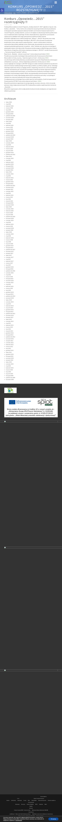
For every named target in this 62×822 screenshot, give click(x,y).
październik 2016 (10, 271)
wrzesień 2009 (10, 379)
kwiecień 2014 (9, 306)
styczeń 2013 (9, 331)
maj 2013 (8, 323)
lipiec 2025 (9, 121)
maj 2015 (8, 284)
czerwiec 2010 (9, 364)
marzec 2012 (9, 346)
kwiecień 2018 (9, 238)
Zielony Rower (34, 800)
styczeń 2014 (9, 308)
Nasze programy (43, 796)
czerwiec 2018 (9, 234)
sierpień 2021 (9, 189)
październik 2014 (10, 296)
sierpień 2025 (9, 119)
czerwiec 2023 (9, 158)
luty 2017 (8, 265)
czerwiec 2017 (9, 257)
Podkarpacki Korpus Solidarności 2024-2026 (40, 810)
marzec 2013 (9, 327)
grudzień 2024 (10, 131)
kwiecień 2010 (9, 368)
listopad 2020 (9, 203)
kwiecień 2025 (9, 125)
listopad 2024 (9, 133)
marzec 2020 (9, 212)
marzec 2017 (9, 263)
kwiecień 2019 (9, 224)
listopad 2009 (9, 375)
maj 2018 (8, 236)
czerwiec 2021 (9, 191)
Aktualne (31, 808)
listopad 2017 (9, 247)
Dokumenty (20, 800)
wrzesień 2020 (10, 205)
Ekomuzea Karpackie (42, 800)
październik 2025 (10, 115)
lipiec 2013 (9, 319)
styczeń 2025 (9, 129)
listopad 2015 (9, 278)
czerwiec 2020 (9, 209)
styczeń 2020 (9, 214)
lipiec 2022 (9, 172)
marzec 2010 (9, 370)
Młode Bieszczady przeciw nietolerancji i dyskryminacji (42, 814)
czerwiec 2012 (9, 342)
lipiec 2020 (9, 207)
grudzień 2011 (10, 350)
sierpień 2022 (9, 170)
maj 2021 (8, 193)
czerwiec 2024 (9, 143)
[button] (2, 10)
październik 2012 (10, 337)
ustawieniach (19, 820)
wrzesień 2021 (10, 187)
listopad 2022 (9, 166)
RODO (36, 804)
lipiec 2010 (9, 362)
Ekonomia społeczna (52, 800)
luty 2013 (8, 329)
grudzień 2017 (10, 245)
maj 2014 (8, 304)
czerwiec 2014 (9, 302)
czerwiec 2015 (9, 282)
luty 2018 (8, 242)
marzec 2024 (9, 148)
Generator (41, 804)
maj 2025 (8, 123)
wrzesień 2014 (10, 298)
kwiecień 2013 (9, 325)
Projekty (31, 806)
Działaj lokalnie (31, 802)
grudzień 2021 (10, 181)
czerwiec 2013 (9, 321)
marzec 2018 (9, 240)
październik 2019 (10, 216)
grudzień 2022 (10, 164)
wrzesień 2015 (10, 280)
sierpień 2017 (9, 253)
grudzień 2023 (10, 152)
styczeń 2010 (9, 373)
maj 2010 (8, 366)
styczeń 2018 (9, 243)
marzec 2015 (9, 288)
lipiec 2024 (9, 141)
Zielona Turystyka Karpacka (39, 798)
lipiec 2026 (9, 102)
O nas (18, 798)
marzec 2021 (9, 197)
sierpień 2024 (9, 139)
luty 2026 (8, 110)
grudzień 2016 (10, 267)
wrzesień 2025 (10, 117)
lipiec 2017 (9, 255)
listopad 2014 (9, 294)
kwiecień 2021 (9, 195)
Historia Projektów (30, 804)
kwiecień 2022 (9, 178)
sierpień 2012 (9, 340)
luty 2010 (8, 372)
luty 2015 (8, 290)
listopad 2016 (9, 269)
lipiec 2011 (9, 352)
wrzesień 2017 (10, 251)
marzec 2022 (9, 179)
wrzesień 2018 (10, 228)
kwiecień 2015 (9, 286)
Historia (7, 800)
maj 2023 (8, 160)
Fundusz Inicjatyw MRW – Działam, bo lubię (22, 810)
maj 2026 (8, 104)
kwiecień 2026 (9, 106)
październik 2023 (10, 154)
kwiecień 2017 (9, 261)
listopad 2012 (9, 335)
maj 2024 (8, 145)
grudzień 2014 (10, 292)
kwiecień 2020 (9, 211)
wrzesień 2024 (10, 137)
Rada (29, 800)
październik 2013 (10, 313)
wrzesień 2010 (10, 358)
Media (46, 804)
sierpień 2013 (9, 317)
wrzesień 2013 (10, 315)
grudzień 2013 (10, 309)
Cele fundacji (13, 800)
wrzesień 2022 (10, 168)
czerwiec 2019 (9, 220)
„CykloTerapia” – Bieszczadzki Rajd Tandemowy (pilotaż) (20, 814)
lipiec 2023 (9, 156)
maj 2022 (8, 176)
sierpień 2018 (9, 230)
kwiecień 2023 (9, 162)
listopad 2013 (9, 311)
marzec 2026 (9, 108)
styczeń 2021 (9, 201)
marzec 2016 (9, 276)
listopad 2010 (9, 356)
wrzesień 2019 (10, 218)
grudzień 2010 (10, 354)
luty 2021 (8, 199)
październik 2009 (10, 377)
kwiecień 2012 (9, 344)
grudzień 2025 (10, 112)
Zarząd (24, 800)
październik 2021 (10, 185)
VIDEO (48, 54)
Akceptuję (53, 819)
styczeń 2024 (9, 150)
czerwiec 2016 (9, 273)
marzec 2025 (9, 127)
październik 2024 (10, 135)
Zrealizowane (31, 812)
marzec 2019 (9, 226)
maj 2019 (8, 222)
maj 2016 (8, 275)
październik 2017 (10, 249)
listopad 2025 (9, 114)
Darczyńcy (23, 804)
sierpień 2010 (9, 360)
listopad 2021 (9, 183)
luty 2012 (8, 348)
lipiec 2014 (9, 300)
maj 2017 (8, 259)
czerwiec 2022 (9, 174)
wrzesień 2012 (10, 339)
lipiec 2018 (9, 232)
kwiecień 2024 (9, 147)
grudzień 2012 (10, 333)
